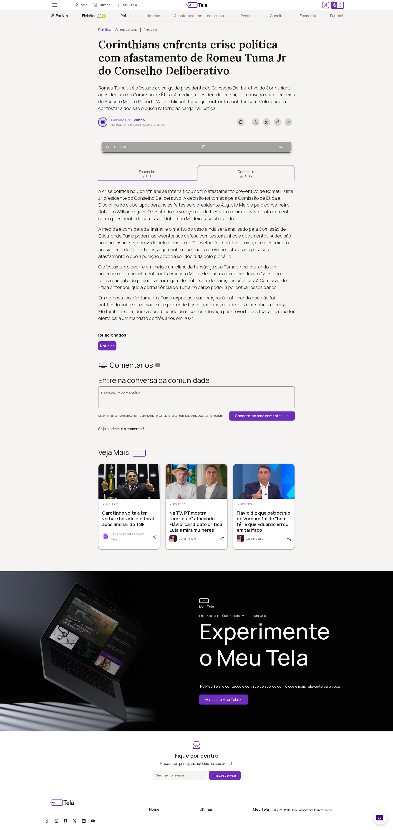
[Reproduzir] (114, 147)
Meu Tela (130, 5)
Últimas (104, 5)
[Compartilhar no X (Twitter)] (266, 122)
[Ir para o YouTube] (93, 821)
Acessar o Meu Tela (221, 699)
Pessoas (248, 15)
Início (84, 5)
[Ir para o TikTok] (47, 821)
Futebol (336, 15)
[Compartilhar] (154, 536)
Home (154, 809)
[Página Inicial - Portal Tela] (196, 5)
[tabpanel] (196, 255)
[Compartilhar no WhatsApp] (255, 122)
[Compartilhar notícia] (277, 122)
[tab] (146, 173)
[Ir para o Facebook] (65, 821)
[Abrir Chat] (380, 818)
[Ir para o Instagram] (56, 821)
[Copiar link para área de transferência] (288, 122)
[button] (262, 416)
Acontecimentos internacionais (200, 15)
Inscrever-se (225, 775)
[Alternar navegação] (54, 5)
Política (127, 15)
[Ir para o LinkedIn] (83, 821)
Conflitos (278, 15)
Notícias (153, 15)
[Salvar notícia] (240, 122)
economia (308, 15)
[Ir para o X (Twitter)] (74, 821)
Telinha (138, 120)
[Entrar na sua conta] (325, 5)
